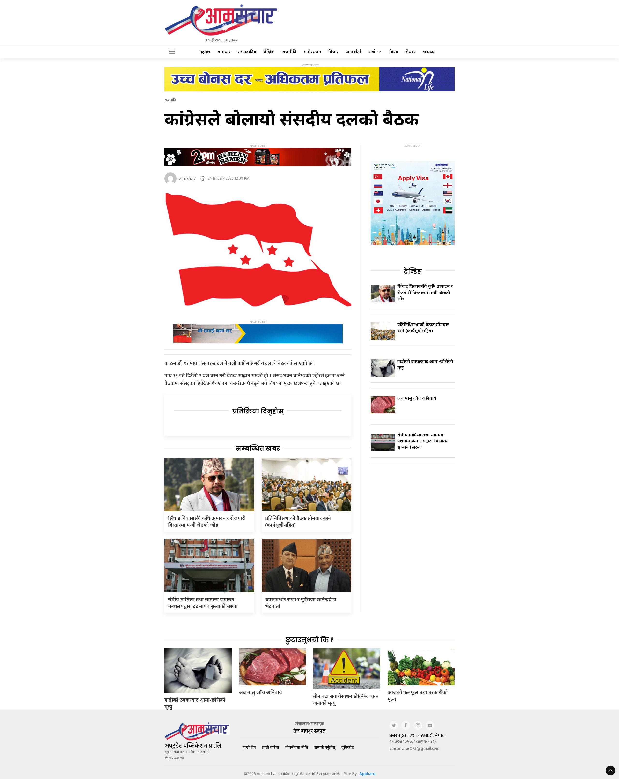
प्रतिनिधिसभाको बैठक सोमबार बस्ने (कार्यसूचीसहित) (423, 327)
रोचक (410, 51)
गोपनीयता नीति (296, 747)
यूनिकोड (347, 747)
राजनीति (289, 51)
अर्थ (371, 51)
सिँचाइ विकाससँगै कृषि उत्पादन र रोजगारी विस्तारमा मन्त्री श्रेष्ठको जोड (207, 521)
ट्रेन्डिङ (413, 271)
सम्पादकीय (247, 51)
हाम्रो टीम (249, 747)
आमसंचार (187, 178)
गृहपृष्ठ (204, 51)
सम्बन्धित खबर (258, 448)
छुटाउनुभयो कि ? (310, 640)
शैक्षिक (269, 51)
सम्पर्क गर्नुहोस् (324, 747)
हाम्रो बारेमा (270, 747)
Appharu (367, 773)
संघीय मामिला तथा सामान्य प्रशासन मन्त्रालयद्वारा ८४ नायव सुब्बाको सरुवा (203, 602)
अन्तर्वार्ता (353, 51)
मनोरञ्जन (312, 51)
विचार (333, 51)
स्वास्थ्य (428, 51)
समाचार (223, 51)
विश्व (393, 51)
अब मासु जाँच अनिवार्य (416, 398)
